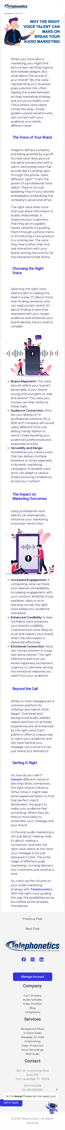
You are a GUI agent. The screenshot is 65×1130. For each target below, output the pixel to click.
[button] (32, 977)
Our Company (32, 995)
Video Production (32, 1045)
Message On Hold (32, 1037)
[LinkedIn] (41, 959)
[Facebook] (23, 959)
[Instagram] (32, 959)
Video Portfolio (32, 1003)
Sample (16, 779)
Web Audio (33, 1054)
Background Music (32, 1029)
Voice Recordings (32, 1049)
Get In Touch (11, 1103)
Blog (33, 1008)
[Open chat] (52, 1108)
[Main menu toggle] (57, 6)
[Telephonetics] (15, 6)
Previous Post (32, 919)
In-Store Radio (32, 1033)
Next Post (32, 929)
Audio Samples (32, 999)
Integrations (32, 1012)
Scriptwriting (32, 1041)
